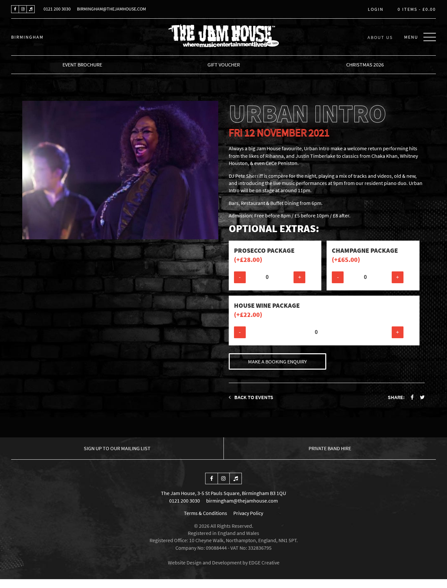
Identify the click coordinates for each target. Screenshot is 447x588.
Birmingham (27, 37)
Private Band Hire (330, 448)
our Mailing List (117, 448)
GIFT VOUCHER (223, 64)
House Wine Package (267, 310)
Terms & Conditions (205, 513)
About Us (380, 37)
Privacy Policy (248, 513)
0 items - (417, 9)
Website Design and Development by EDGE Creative (223, 562)
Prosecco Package (264, 255)
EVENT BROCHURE (82, 64)
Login (376, 9)
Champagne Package (365, 255)
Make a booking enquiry (277, 361)
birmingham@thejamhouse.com (111, 9)
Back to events (253, 397)
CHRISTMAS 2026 (365, 64)
